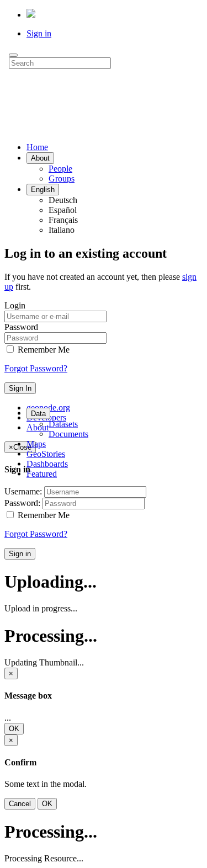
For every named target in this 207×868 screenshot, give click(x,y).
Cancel (20, 804)
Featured (41, 473)
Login (14, 305)
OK (14, 729)
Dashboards (47, 463)
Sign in (38, 33)
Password (21, 327)
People (60, 168)
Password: (22, 503)
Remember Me (42, 349)
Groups (62, 178)
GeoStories (45, 453)
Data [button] (38, 413)
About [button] (40, 158)
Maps (36, 443)
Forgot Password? (35, 368)
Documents (68, 433)
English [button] (43, 189)
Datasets (63, 423)
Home (37, 147)
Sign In (20, 388)
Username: (23, 491)
